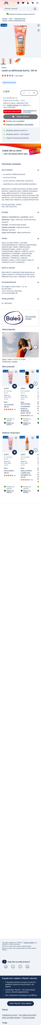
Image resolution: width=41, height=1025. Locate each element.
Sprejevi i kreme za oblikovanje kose (13, 20)
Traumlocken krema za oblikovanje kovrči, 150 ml (26, 410)
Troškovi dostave (12, 105)
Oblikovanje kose (19, 18)
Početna (4, 18)
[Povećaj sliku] (20, 40)
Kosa (10, 18)
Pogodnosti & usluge (9, 1015)
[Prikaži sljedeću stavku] (35, 347)
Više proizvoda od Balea (30, 318)
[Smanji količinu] (24, 93)
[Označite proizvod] (38, 25)
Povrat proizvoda (28, 1018)
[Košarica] (32, 3)
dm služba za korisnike (27, 1015)
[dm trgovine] (18, 3)
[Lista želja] (23, 3)
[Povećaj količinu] (34, 93)
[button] (37, 3)
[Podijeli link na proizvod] (38, 30)
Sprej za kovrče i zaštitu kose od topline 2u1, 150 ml (26, 474)
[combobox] (20, 8)
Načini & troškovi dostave (11, 1018)
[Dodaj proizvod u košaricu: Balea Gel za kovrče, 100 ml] (14, 386)
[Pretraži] (35, 8)
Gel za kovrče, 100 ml (9, 406)
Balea (4, 68)
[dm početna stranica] (6, 3)
